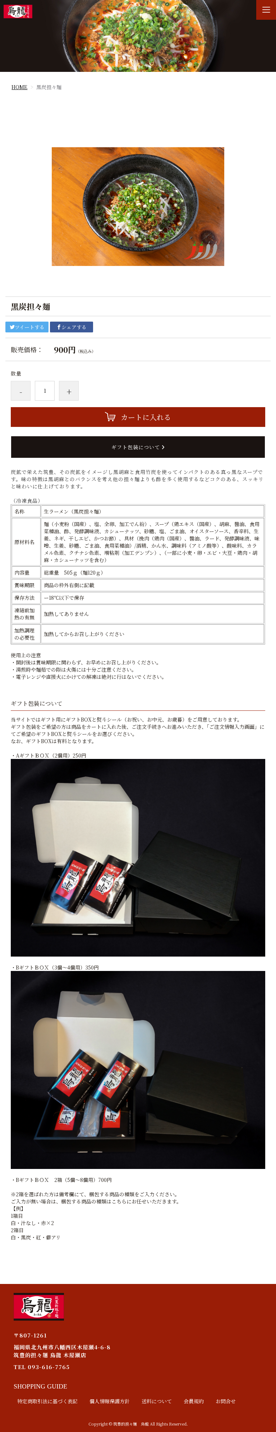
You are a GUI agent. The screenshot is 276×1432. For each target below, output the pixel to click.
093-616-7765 (49, 1367)
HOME (19, 87)
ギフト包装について (136, 447)
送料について (157, 1401)
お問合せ (226, 1401)
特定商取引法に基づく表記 (47, 1401)
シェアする (74, 327)
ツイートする (30, 327)
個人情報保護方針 (109, 1401)
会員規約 (194, 1401)
